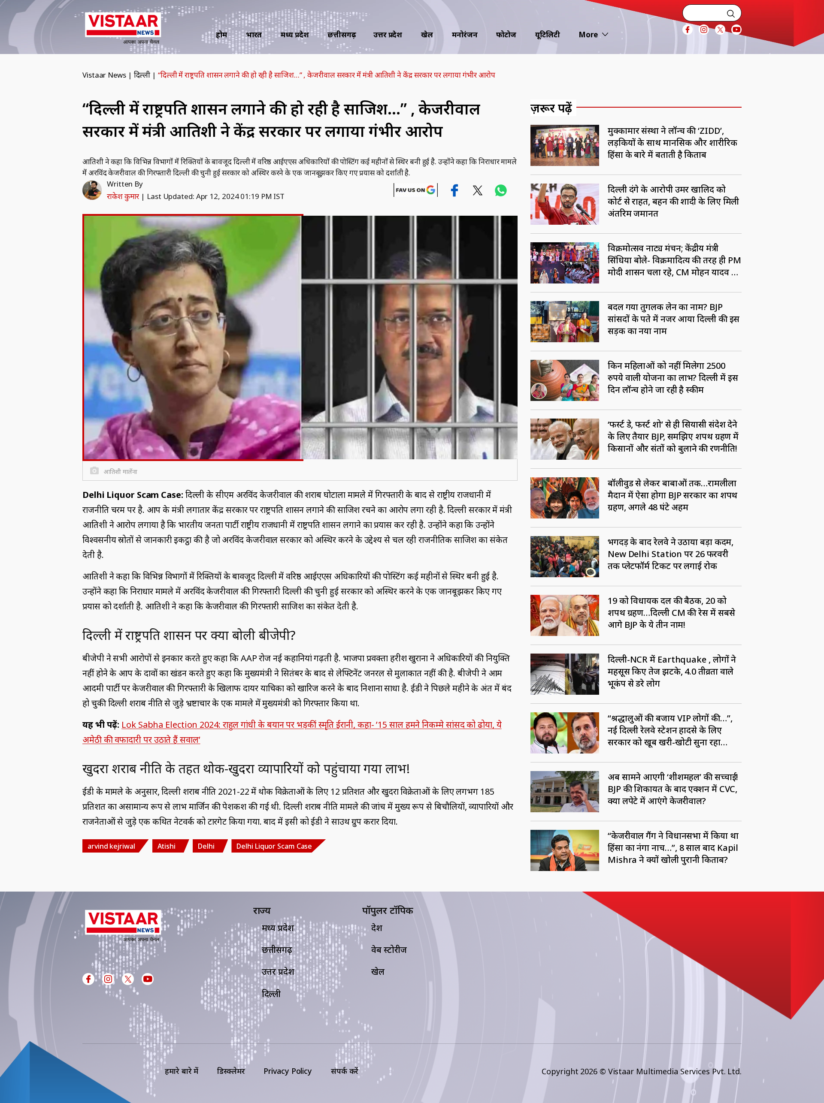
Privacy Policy (288, 1071)
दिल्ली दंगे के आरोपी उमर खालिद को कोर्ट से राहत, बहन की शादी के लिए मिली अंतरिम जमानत (673, 201)
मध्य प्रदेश (295, 34)
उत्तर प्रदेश (387, 34)
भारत (254, 34)
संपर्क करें (344, 1071)
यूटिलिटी (547, 34)
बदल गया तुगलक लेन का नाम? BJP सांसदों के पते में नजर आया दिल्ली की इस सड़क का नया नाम (673, 319)
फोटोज (506, 34)
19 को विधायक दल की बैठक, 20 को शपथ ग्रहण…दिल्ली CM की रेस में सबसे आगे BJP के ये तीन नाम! (671, 612)
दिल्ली (142, 75)
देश (376, 928)
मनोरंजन (465, 34)
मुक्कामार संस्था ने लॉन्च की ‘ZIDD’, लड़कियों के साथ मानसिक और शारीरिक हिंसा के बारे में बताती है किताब (672, 142)
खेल (427, 34)
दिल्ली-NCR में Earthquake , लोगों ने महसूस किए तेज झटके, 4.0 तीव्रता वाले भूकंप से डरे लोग (672, 671)
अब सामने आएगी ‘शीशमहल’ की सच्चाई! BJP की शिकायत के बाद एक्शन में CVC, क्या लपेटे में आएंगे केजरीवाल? (673, 789)
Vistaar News (104, 75)
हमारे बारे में (181, 1071)
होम (221, 34)
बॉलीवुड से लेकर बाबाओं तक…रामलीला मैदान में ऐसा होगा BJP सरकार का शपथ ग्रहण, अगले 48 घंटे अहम (672, 495)
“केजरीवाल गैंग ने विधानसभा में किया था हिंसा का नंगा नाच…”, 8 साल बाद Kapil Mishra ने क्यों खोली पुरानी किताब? (673, 847)
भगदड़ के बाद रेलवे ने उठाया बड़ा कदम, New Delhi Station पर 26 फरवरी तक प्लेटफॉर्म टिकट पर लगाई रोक (670, 554)
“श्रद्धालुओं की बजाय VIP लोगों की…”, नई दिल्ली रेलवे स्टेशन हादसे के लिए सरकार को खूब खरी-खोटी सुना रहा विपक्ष (670, 730)
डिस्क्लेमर (231, 1071)
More (588, 34)
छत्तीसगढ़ (341, 34)
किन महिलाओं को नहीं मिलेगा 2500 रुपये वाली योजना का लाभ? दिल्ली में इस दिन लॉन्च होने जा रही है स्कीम (673, 377)
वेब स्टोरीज (388, 949)
